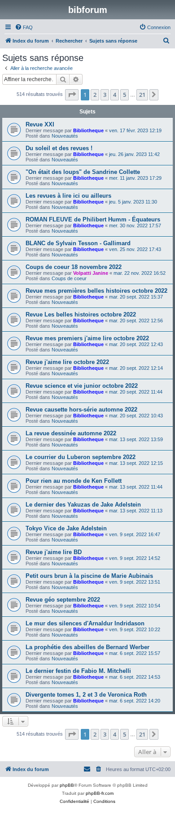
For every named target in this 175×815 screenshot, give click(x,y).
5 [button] (124, 95)
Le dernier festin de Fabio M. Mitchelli (78, 671)
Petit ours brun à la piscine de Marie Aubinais (89, 575)
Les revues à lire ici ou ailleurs (68, 195)
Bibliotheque (88, 130)
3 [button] (104, 95)
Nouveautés (65, 136)
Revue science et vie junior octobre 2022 (82, 385)
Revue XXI (40, 124)
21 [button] (142, 95)
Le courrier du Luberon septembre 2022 (81, 457)
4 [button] (114, 95)
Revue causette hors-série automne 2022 (81, 409)
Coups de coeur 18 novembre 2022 (74, 267)
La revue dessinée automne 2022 (71, 433)
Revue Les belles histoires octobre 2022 (81, 314)
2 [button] (94, 95)
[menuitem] (24, 27)
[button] (72, 94)
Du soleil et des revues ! (59, 148)
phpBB (67, 785)
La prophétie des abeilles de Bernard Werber (87, 647)
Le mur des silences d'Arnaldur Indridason (85, 623)
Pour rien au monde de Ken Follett (74, 480)
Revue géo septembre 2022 (63, 599)
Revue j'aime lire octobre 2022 (67, 362)
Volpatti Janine (90, 273)
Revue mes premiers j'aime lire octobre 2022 (87, 338)
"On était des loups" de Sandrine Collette (83, 172)
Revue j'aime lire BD (54, 552)
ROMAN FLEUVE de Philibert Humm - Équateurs (93, 219)
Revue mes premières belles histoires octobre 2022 (96, 290)
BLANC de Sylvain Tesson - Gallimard (78, 243)
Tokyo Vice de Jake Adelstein (66, 528)
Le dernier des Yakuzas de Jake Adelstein (83, 504)
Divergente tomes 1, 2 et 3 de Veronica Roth (86, 694)
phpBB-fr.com (100, 793)
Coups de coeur (69, 278)
